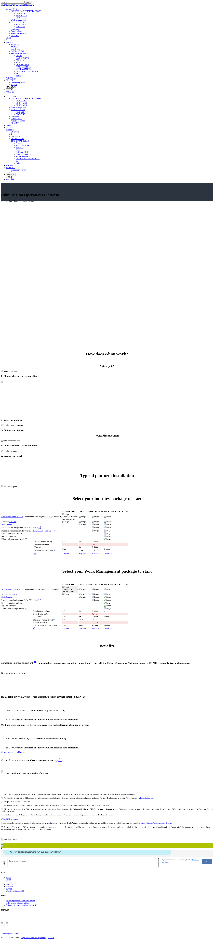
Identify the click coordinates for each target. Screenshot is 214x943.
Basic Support (6, 524)
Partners (9, 882)
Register (65, 553)
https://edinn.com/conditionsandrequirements (156, 823)
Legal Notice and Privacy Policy (33, 938)
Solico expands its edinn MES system (20, 901)
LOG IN (9, 90)
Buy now (82, 553)
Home (3, 201)
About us (9, 886)
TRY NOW (10, 87)
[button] (107, 329)
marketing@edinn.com (146, 798)
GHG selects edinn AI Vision (17, 903)
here (48, 823)
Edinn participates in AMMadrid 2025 (21, 905)
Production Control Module (12, 517)
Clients (8, 880)
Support (9, 889)
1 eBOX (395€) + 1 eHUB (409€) (43, 531)
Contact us (108, 553)
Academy (13, 522)
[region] (107, 269)
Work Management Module (12, 589)
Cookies (51, 938)
